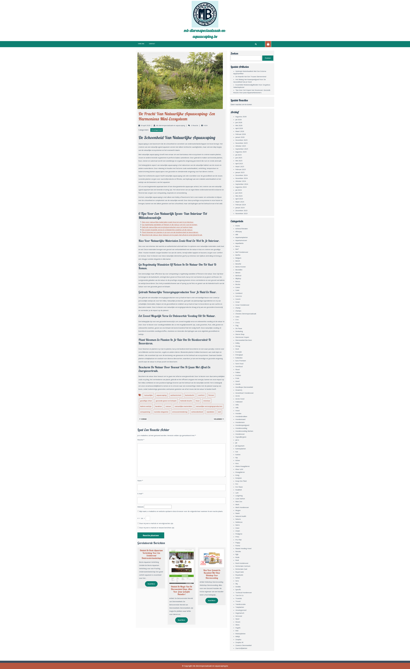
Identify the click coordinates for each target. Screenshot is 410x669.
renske (238, 551)
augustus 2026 (241, 116)
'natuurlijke (148, 395)
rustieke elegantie (161, 412)
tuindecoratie (240, 604)
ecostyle (238, 352)
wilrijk (237, 636)
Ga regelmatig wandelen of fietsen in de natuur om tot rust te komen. (169, 224)
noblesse (238, 522)
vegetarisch (239, 613)
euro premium (240, 361)
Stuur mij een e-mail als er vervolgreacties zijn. (156, 523)
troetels (238, 598)
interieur (206, 401)
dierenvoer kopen (242, 337)
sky (236, 584)
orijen (237, 531)
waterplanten (240, 634)
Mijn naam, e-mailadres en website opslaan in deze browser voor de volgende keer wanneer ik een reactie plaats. (181, 511)
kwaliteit (238, 490)
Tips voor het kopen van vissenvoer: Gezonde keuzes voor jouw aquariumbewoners (251, 91)
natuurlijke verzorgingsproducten (209, 406)
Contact (152, 44)
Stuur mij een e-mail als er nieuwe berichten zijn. (156, 528)
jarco (237, 440)
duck (237, 349)
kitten (237, 460)
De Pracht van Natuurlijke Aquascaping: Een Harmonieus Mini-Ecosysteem (176, 116)
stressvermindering (179, 412)
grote (237, 396)
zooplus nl (239, 642)
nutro (237, 525)
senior (237, 578)
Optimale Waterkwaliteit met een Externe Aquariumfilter (249, 72)
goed (237, 381)
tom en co (239, 595)
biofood (238, 275)
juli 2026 (238, 119)
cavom (237, 299)
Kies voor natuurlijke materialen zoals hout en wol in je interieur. (168, 222)
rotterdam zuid (241, 569)
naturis (238, 519)
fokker (237, 372)
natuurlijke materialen (183, 406)
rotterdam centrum (242, 566)
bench (237, 261)
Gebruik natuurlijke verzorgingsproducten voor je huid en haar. (167, 227)
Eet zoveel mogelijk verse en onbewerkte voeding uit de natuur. (167, 230)
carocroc (238, 296)
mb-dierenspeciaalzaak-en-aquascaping (170, 125)
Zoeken (234, 53)
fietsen (211, 395)
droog (237, 346)
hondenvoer (240, 434)
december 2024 (241, 175)
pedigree (238, 534)
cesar (237, 302)
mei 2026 (238, 125)
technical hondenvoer (243, 592)
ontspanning (145, 412)
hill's (237, 405)
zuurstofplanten (241, 648)
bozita (237, 284)
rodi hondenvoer (241, 563)
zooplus (238, 639)
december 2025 (241, 140)
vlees (237, 625)
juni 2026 (238, 122)
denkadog (239, 331)
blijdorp (238, 278)
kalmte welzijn (145, 406)
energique (239, 355)
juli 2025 (238, 155)
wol (219, 412)
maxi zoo (238, 501)
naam (237, 513)
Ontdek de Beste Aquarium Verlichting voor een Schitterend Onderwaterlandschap (151, 554)
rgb (236, 554)
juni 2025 (238, 158)
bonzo (237, 281)
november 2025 (241, 143)
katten (237, 454)
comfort (201, 395)
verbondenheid (197, 412)
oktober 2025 (240, 146)
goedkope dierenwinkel (244, 387)
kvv (236, 484)
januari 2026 (240, 137)
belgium (238, 258)
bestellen (238, 270)
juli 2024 (238, 190)
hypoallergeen (240, 437)
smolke (238, 587)
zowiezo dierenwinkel (243, 645)
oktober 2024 (240, 181)
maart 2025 (239, 166)
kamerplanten (240, 449)
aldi (236, 234)
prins (237, 537)
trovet (238, 601)
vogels (237, 628)
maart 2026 (239, 131)
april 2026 (239, 128)
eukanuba (238, 358)
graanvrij (238, 390)
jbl (236, 443)
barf (237, 249)
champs (238, 311)
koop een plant (241, 481)
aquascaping (162, 395)
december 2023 (241, 210)
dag (236, 325)
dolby (237, 343)
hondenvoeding (241, 428)
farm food (239, 364)
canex (237, 287)
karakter (158, 406)
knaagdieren (240, 472)
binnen (237, 272)
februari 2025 (240, 169)
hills (237, 407)
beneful (238, 264)
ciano (237, 317)
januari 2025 (240, 172)
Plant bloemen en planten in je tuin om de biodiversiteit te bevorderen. (170, 232)
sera (237, 581)
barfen (237, 255)
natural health (240, 516)
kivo (237, 463)
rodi (237, 560)
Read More (150, 583)
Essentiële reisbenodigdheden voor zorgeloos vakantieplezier (251, 86)
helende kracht (186, 401)
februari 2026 (240, 134)
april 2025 (239, 163)
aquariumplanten (241, 237)
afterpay (238, 231)
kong (237, 475)
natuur (168, 406)
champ (237, 308)
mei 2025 (238, 161)
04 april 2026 (145, 125)
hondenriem (240, 422)
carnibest (238, 293)
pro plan (238, 540)
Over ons (141, 44)
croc (237, 319)
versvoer (238, 616)
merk (237, 504)
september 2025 (241, 149)
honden (238, 413)
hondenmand (240, 419)
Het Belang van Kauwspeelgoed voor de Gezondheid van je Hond (249, 80)
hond (237, 410)
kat (236, 452)
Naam (140, 480)
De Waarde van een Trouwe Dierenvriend (250, 76)
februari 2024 (240, 205)
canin (237, 290)
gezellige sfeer (146, 401)
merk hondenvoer (242, 507)
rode (237, 557)
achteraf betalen (241, 229)
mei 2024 (238, 196)
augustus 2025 (241, 152)
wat (236, 631)
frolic (237, 378)
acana (237, 226)
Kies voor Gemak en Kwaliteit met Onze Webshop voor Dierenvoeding (211, 574)
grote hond (239, 399)
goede (237, 384)
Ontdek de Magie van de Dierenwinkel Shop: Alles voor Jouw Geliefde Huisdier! (181, 590)
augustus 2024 (241, 187)
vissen (237, 622)
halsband (238, 402)
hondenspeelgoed (242, 425)
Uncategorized (156, 130)
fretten (238, 375)
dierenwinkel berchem (243, 340)
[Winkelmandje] (268, 44)
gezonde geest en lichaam (166, 401)
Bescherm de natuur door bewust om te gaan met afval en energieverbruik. (172, 235)
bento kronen (240, 267)
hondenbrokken (241, 416)
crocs (237, 322)
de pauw (238, 328)
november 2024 (241, 178)
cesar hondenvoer (242, 305)
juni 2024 (238, 193)
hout (198, 401)
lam (237, 493)
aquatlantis (239, 243)
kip (236, 457)
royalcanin (239, 575)
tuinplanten (239, 607)
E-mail (140, 493)
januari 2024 (240, 207)
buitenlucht (189, 395)
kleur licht (239, 469)
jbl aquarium (239, 446)
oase (237, 528)
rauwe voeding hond (243, 548)
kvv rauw (239, 487)
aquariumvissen (241, 240)
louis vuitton (240, 499)
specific (238, 589)
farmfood (239, 366)
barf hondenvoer (241, 252)
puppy (237, 542)
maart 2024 (239, 202)
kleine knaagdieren (242, 466)
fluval (237, 369)
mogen (238, 510)
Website (140, 507)
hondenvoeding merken (244, 431)
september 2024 (241, 184)
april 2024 (239, 199)
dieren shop (239, 334)
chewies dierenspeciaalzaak (245, 314)
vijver (237, 619)
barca (237, 246)
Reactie (140, 440)
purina (237, 545)
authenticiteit (175, 395)
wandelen (210, 412)
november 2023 (241, 213)
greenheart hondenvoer (244, 393)
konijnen (238, 478)
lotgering (239, 496)
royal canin (239, 572)
